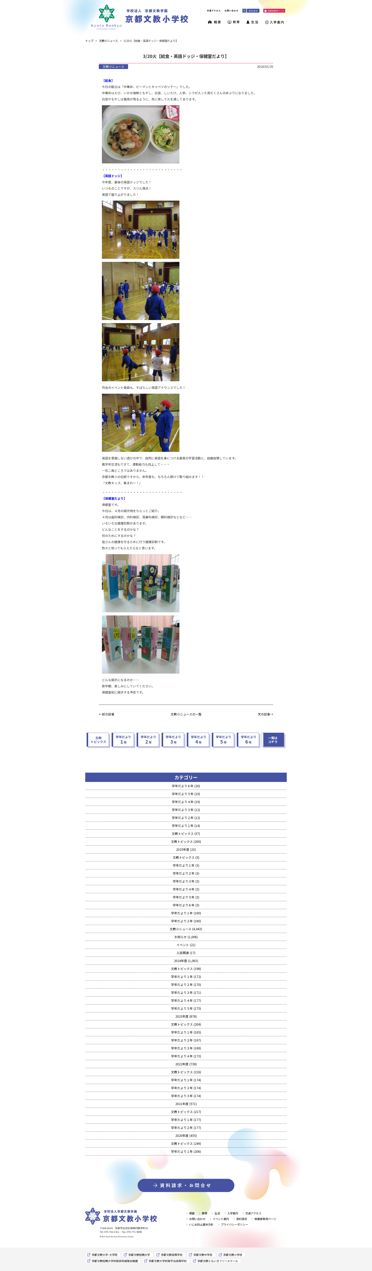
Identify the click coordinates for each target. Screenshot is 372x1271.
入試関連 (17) (186, 952)
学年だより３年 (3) (186, 881)
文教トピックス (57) (186, 833)
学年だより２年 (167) (186, 1040)
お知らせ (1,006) (186, 936)
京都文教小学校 (232, 1255)
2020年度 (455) (186, 1135)
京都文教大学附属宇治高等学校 (168, 1261)
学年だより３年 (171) (186, 992)
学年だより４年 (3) (186, 889)
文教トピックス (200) (186, 841)
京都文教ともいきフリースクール (217, 1261)
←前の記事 (106, 714)
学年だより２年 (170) (186, 984)
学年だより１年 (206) (186, 1151)
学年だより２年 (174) (186, 1087)
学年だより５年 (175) (186, 1008)
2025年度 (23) (186, 849)
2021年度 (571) (186, 1103)
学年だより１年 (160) (186, 913)
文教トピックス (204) (186, 1024)
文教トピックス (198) (186, 968)
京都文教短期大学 (139, 1255)
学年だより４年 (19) (186, 801)
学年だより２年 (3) (186, 873)
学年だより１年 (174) (186, 1080)
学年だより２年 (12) (186, 817)
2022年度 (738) (186, 1064)
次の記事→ (265, 714)
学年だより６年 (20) (186, 785)
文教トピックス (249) (186, 1143)
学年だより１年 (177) (186, 1119)
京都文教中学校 (202, 1255)
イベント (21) (186, 944)
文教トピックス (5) (186, 857)
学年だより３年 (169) (186, 1048)
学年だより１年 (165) (186, 1032)
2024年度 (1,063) (186, 960)
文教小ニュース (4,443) (186, 929)
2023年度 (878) (186, 1016)
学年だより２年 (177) (186, 1127)
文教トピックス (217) (186, 1111)
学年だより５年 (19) (186, 793)
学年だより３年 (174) (186, 1095)
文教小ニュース (113, 66)
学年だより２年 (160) (186, 921)
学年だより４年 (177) (186, 1000)
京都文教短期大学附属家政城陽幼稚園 (115, 1261)
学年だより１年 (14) (186, 825)
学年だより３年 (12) (186, 809)
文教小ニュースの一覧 (186, 714)
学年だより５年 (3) (186, 897)
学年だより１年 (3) (186, 865)
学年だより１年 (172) (186, 976)
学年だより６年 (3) (186, 905)
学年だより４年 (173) (186, 1056)
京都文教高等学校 (172, 1255)
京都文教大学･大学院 (104, 1255)
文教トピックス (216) (186, 1072)
